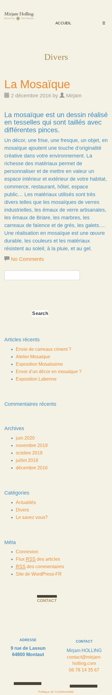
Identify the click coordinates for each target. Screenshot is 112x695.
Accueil (63, 23)
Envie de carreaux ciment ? (43, 349)
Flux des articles (38, 559)
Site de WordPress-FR (39, 574)
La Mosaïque (37, 84)
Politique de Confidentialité (56, 691)
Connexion (27, 551)
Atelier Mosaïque (33, 356)
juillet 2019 (27, 460)
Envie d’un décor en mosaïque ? (49, 371)
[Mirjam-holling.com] (19, 17)
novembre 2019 (32, 445)
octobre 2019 (29, 452)
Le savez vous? (32, 517)
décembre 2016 (32, 467)
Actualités (26, 502)
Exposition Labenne (36, 379)
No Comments (27, 259)
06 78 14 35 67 (84, 670)
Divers (22, 509)
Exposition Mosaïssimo (39, 364)
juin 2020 (25, 438)
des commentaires (40, 566)
